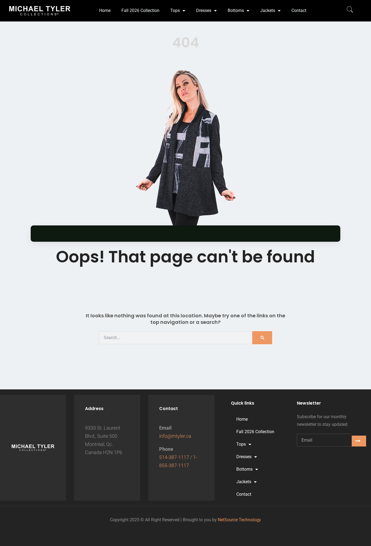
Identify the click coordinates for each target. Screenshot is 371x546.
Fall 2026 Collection (140, 10)
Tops (175, 10)
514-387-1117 (174, 457)
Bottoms (236, 10)
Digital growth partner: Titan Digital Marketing (186, 539)
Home (105, 10)
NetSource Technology (239, 519)
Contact (298, 10)
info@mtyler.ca (175, 436)
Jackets (267, 10)
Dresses (203, 10)
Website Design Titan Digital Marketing (185, 531)
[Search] (262, 337)
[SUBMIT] (359, 441)
